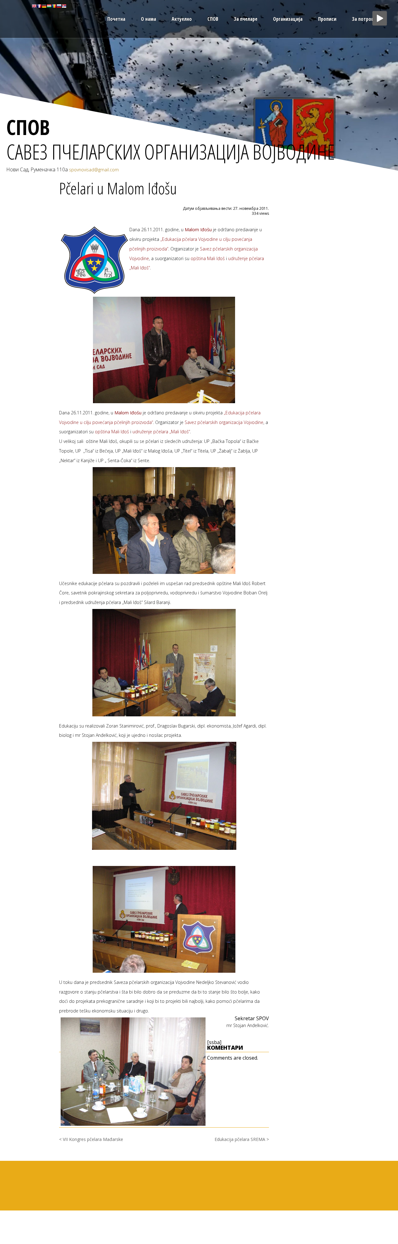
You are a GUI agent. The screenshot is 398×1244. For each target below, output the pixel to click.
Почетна (116, 19)
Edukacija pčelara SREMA (240, 1139)
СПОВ (212, 19)
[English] (34, 5)
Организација (288, 19)
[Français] (39, 5)
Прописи (327, 19)
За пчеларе (245, 19)
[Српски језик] (64, 5)
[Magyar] (49, 5)
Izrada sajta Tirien (382, 1212)
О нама (148, 19)
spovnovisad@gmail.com (94, 170)
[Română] (54, 5)
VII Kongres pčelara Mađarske (93, 1139)
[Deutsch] (44, 5)
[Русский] (59, 5)
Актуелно (182, 19)
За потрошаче (367, 19)
